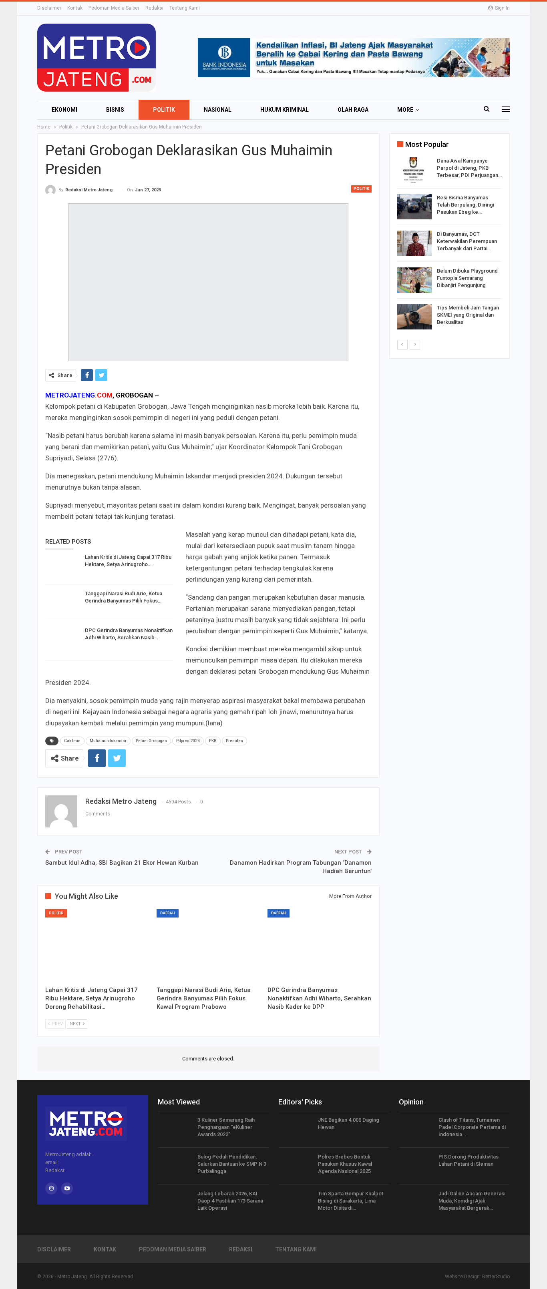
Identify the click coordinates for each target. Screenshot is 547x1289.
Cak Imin (72, 741)
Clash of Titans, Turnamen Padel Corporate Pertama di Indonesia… (472, 1127)
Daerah (167, 913)
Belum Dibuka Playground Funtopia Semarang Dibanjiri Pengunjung (467, 278)
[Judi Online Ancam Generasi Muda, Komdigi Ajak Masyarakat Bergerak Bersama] (416, 1203)
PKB (213, 741)
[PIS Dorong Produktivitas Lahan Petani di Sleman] (416, 1166)
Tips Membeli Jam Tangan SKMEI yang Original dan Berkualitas (468, 315)
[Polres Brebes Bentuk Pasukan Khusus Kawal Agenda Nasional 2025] (295, 1166)
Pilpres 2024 (188, 741)
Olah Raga (353, 109)
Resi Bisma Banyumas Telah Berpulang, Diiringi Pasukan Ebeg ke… (465, 205)
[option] (449, 244)
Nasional (217, 109)
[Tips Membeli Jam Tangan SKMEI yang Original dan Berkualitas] (414, 317)
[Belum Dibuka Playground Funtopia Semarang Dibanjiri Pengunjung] (414, 280)
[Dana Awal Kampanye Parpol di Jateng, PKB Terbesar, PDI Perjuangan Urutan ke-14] (414, 170)
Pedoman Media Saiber (113, 8)
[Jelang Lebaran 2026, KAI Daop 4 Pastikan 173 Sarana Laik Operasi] (175, 1203)
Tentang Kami (184, 8)
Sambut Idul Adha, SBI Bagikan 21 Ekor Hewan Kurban (122, 862)
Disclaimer (49, 8)
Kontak (74, 8)
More (405, 109)
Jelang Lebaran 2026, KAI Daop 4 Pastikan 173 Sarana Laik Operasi (230, 1201)
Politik (164, 109)
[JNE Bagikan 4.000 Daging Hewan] (295, 1129)
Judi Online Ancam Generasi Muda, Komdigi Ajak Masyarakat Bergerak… (471, 1201)
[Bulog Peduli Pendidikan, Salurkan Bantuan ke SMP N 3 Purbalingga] (175, 1166)
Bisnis (115, 109)
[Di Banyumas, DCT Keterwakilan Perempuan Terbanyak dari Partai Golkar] (414, 243)
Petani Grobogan (151, 741)
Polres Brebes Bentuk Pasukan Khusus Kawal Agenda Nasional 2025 (345, 1164)
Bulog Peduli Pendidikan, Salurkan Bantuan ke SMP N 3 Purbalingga (231, 1164)
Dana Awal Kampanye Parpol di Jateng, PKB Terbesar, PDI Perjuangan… (469, 168)
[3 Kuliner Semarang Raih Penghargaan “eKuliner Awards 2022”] (175, 1129)
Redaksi (154, 8)
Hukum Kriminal (284, 109)
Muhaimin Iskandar (108, 741)
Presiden (234, 741)
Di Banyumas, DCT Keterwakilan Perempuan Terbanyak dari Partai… (467, 241)
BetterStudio (496, 1276)
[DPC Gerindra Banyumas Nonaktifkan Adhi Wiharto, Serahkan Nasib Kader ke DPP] (62, 640)
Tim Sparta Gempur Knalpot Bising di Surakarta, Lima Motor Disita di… (350, 1201)
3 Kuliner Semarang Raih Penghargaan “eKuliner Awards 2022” (226, 1127)
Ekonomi (64, 109)
